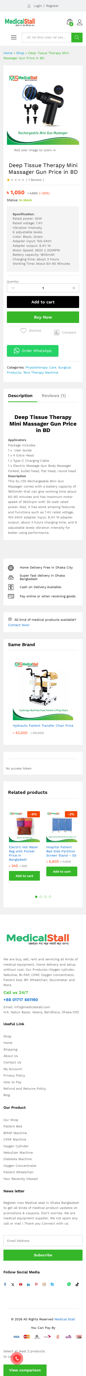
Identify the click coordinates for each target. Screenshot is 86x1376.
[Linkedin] (28, 1284)
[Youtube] (21, 1284)
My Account (12, 1069)
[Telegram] (60, 1284)
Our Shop (10, 1120)
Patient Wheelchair (18, 1172)
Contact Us (12, 1062)
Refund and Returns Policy (24, 1088)
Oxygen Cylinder (16, 1146)
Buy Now (43, 317)
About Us (10, 1056)
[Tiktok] (77, 1285)
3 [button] (45, 897)
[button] (65, 332)
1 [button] (36, 897)
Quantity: (13, 281)
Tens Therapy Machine (40, 372)
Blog (6, 1095)
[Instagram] (44, 1285)
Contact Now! (19, 625)
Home (7, 53)
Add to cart (43, 301)
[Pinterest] (36, 1284)
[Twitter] (13, 1284)
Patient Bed (12, 1126)
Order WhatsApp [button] (37, 350)
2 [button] (41, 897)
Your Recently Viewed (20, 1179)
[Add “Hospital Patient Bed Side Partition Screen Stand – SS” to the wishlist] (66, 839)
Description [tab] (20, 395)
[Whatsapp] (69, 1284)
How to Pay (12, 1082)
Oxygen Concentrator (20, 1165)
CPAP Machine (14, 1139)
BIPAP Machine (15, 1133)
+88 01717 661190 (20, 999)
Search (77, 37)
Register (52, 5)
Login (38, 5)
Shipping (10, 1049)
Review (35, 180)
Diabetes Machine (17, 1159)
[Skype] (52, 1284)
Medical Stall (64, 1319)
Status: (12, 200)
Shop (20, 53)
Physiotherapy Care (40, 367)
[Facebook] (5, 1284)
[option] (24, 849)
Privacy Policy (14, 1075)
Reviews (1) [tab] (54, 395)
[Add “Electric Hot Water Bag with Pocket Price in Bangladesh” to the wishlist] (29, 839)
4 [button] (50, 897)
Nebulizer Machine (18, 1152)
